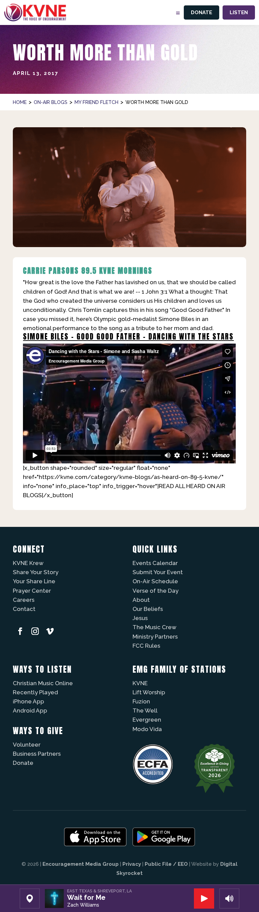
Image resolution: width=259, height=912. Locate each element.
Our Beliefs (148, 609)
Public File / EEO (166, 864)
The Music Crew (154, 627)
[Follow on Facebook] (20, 631)
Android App (30, 710)
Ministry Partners (155, 636)
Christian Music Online (43, 683)
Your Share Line (34, 581)
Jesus (140, 618)
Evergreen (147, 719)
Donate (201, 12)
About (141, 599)
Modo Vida (147, 729)
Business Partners (37, 753)
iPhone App (28, 701)
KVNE (140, 683)
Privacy (131, 864)
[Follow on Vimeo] (49, 631)
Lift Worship (149, 692)
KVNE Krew (28, 563)
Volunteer (26, 744)
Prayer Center (32, 590)
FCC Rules (146, 645)
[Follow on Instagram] (35, 631)
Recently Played (35, 692)
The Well (145, 710)
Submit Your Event (158, 572)
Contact (24, 609)
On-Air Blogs (50, 102)
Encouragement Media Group (80, 864)
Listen (239, 12)
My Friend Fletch (96, 102)
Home (20, 102)
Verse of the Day (155, 590)
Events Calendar (155, 563)
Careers (23, 599)
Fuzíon (141, 701)
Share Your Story (35, 572)
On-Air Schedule (155, 581)
